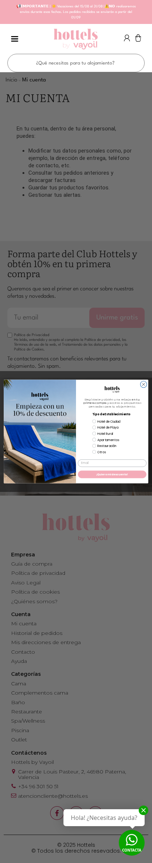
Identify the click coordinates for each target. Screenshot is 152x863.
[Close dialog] (143, 384)
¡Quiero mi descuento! (112, 474)
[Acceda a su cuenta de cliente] (127, 40)
